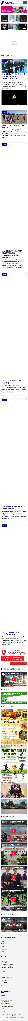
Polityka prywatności (21, 1014)
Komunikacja (4, 961)
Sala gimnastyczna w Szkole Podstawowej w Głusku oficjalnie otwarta (13, 76)
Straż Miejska (4, 982)
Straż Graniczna (4, 980)
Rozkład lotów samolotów (7, 967)
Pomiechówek (4, 949)
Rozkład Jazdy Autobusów (7, 964)
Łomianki (3, 944)
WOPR (2, 987)
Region (2, 951)
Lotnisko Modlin (4, 962)
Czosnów (3, 941)
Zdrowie (3, 1009)
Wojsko (2, 985)
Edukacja (3, 995)
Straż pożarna (4, 983)
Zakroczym (3, 953)
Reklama (14, 1015)
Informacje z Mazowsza (6, 1000)
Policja (2, 975)
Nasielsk (3, 946)
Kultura (2, 1004)
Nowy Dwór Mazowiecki (6, 948)
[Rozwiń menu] (25, 2)
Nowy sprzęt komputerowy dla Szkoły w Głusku (14, 508)
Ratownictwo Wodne (5, 979)
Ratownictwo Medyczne (6, 977)
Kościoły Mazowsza (5, 1003)
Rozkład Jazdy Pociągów (6, 966)
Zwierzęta (3, 1011)
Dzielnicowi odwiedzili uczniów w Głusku (11, 633)
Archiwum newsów (6, 1014)
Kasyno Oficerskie (5, 1001)
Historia (2, 998)
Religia (2, 1008)
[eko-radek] (14, 698)
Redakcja (14, 1014)
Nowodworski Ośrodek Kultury (7, 1006)
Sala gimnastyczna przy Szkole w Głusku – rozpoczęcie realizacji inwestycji (12, 254)
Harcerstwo (3, 996)
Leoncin (2, 943)
